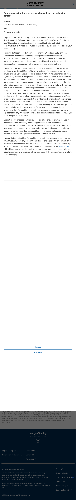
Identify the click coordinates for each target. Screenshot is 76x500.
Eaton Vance (30, 451)
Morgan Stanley (7, 451)
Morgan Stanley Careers (10, 455)
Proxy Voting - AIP (63, 490)
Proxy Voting (61, 486)
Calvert (28, 455)
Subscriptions (60, 469)
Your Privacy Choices (63, 477)
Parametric (30, 459)
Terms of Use (63, 146)
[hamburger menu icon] (4, 4)
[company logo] (35, 4)
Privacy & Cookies (62, 473)
